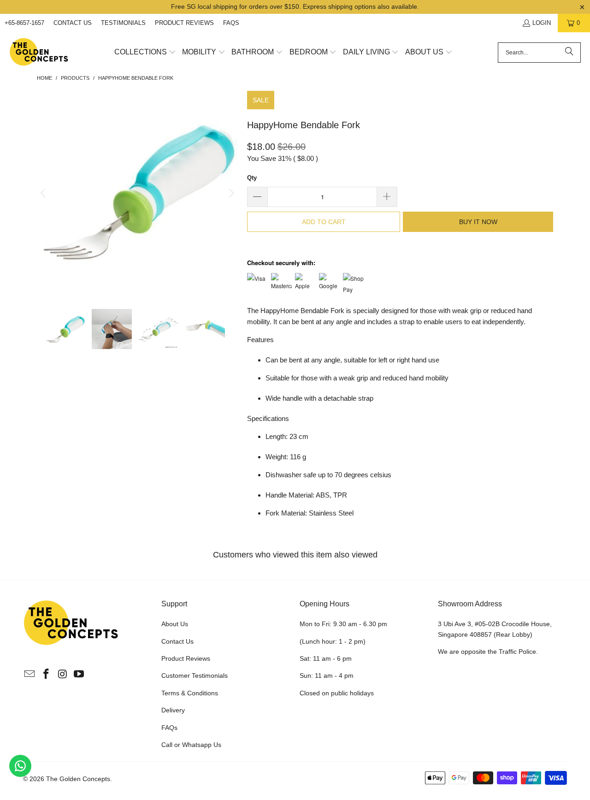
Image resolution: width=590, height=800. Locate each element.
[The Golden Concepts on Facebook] (46, 675)
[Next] (231, 193)
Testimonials (123, 22)
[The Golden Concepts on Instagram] (63, 675)
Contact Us (72, 22)
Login (541, 22)
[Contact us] (20, 766)
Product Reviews (184, 22)
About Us (174, 624)
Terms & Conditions (189, 693)
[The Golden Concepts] (39, 52)
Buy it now (478, 221)
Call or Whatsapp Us (191, 744)
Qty (252, 177)
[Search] (569, 52)
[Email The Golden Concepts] (30, 675)
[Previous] (43, 193)
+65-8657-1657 (24, 22)
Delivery (173, 710)
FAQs (231, 22)
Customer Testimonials (194, 675)
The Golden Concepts (78, 778)
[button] (145, 52)
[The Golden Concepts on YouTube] (79, 675)
